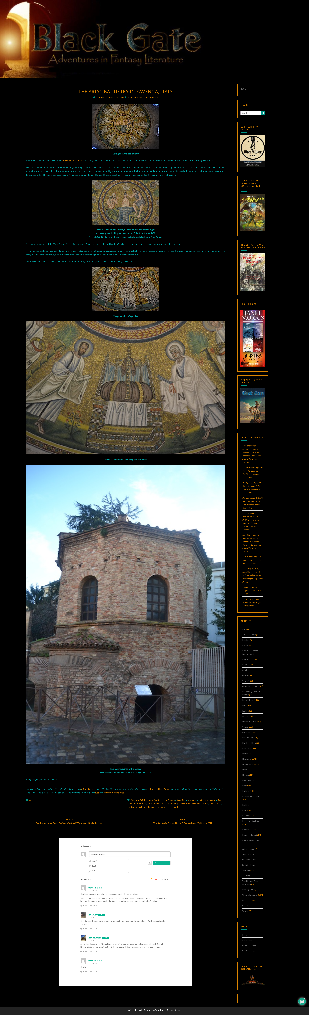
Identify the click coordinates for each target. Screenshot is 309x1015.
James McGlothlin (95, 888)
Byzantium (181, 799)
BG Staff (245, 645)
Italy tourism (210, 799)
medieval (183, 803)
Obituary (246, 791)
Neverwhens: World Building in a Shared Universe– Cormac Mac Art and (251, 455)
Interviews (246, 748)
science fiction (248, 849)
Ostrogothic (162, 807)
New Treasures (248, 780)
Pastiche (245, 805)
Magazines (246, 759)
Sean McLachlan (135, 97)
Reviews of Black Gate (251, 821)
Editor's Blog (247, 700)
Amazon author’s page (114, 792)
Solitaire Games (249, 865)
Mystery (245, 775)
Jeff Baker (246, 556)
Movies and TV (248, 764)
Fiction (245, 716)
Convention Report (250, 686)
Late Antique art (155, 803)
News (244, 785)
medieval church (134, 807)
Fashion (245, 711)
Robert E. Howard (249, 835)
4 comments (152, 97)
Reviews (245, 815)
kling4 (244, 599)
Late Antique (140, 803)
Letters (245, 753)
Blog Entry (246, 659)
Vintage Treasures (249, 895)
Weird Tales (247, 900)
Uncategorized (248, 889)
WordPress (160, 1010)
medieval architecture (198, 803)
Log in (244, 935)
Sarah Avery (93, 915)
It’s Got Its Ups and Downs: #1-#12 (252, 559)
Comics (245, 670)
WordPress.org (248, 951)
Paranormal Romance (251, 796)
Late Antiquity (170, 803)
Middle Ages (149, 807)
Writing (245, 911)
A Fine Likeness (88, 789)
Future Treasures (249, 721)
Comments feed (249, 945)
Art (30, 799)
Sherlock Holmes (249, 859)
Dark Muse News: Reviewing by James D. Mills (252, 578)
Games (245, 727)
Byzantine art (150, 799)
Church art (192, 799)
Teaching (246, 876)
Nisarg (178, 1010)
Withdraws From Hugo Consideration (251, 602)
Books (245, 665)
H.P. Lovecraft (247, 737)
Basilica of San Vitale (72, 160)
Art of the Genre (249, 635)
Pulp (244, 810)
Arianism (135, 799)
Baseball (246, 640)
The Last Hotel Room (159, 789)
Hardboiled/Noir (249, 743)
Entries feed (247, 940)
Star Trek (246, 870)
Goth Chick (246, 732)
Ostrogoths (174, 807)
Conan (245, 675)
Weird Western (248, 906)
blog (97, 792)
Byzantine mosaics (166, 799)
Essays (245, 705)
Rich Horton (247, 829)
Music (244, 769)
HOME (243, 89)
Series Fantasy (248, 854)
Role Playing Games (250, 840)
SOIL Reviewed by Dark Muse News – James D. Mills (251, 571)
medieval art (215, 803)
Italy (201, 799)
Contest (245, 681)
